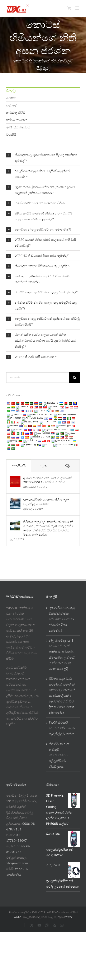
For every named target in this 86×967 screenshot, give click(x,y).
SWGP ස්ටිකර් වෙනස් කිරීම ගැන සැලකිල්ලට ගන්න (46, 502)
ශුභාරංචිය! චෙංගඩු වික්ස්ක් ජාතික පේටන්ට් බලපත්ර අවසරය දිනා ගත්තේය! (62, 619)
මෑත (43, 465)
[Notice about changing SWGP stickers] (15, 500)
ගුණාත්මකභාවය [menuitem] (18, 127)
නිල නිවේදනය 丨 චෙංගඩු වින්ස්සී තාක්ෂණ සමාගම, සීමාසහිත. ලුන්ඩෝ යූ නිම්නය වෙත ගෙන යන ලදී (62, 654)
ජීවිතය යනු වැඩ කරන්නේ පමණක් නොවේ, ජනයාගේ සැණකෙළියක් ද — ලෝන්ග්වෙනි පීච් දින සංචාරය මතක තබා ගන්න (48, 528)
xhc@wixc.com (17, 863)
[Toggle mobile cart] (69, 8)
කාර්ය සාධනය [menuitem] (16, 120)
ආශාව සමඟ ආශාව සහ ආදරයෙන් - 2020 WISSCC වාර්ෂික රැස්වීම (48, 480)
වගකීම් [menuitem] (11, 134)
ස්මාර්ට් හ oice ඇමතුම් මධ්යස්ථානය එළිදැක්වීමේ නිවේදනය (59, 755)
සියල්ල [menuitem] (11, 91)
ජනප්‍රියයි (19, 465)
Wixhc (17, 917)
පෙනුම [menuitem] (11, 98)
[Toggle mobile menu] (77, 8)
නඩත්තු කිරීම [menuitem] (15, 112)
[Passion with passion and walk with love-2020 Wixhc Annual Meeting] (15, 479)
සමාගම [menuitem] (11, 105)
